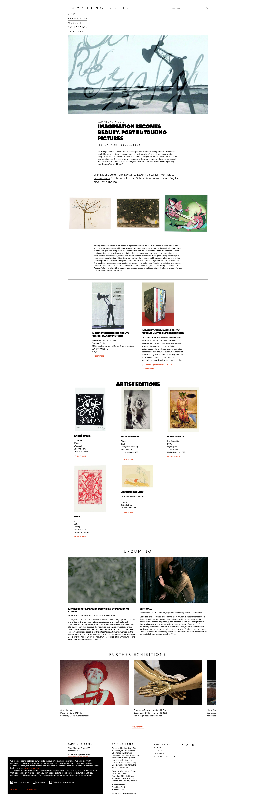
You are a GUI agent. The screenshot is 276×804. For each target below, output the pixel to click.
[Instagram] (193, 745)
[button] (90, 213)
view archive (138, 727)
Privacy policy (165, 757)
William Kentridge (162, 174)
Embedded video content (64, 782)
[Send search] (207, 8)
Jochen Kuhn (102, 178)
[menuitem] (72, 14)
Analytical (40, 782)
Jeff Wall (146, 608)
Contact (160, 750)
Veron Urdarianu (132, 492)
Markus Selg (175, 436)
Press (158, 747)
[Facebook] (182, 745)
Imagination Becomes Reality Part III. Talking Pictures (110, 334)
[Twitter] (187, 745)
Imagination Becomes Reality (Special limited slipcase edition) (163, 331)
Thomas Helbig (130, 436)
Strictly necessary (21, 782)
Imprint (159, 754)
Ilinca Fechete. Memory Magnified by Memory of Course (98, 610)
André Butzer (82, 435)
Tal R (77, 516)
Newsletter (162, 744)
